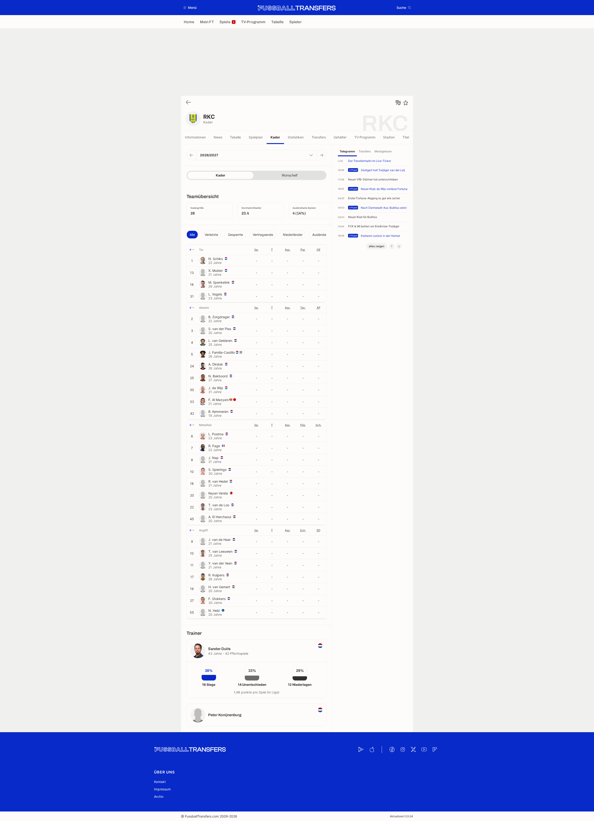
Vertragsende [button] (263, 235)
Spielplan (256, 137)
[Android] (361, 749)
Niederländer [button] (293, 235)
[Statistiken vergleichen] (398, 103)
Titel (406, 137)
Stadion (389, 137)
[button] (190, 7)
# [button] (190, 249)
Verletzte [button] (211, 235)
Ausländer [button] (319, 235)
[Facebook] (391, 749)
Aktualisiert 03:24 (401, 816)
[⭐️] (405, 103)
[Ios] (371, 749)
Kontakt (160, 782)
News (218, 137)
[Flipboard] (434, 749)
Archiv (159, 797)
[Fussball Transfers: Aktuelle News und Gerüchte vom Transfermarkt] (296, 7)
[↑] (391, 246)
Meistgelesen (383, 151)
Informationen (195, 137)
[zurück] (188, 102)
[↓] (399, 246)
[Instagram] (402, 749)
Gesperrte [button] (235, 235)
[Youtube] (423, 749)
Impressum (162, 789)
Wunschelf (289, 175)
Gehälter (340, 137)
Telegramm (347, 151)
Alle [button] (192, 235)
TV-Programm (364, 137)
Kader (275, 137)
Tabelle (235, 137)
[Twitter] (413, 749)
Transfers (319, 137)
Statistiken (296, 137)
